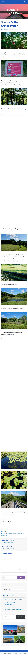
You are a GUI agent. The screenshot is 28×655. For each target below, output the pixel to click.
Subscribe (20, 616)
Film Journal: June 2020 (8, 541)
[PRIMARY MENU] (3, 2)
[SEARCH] (25, 2)
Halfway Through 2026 (10, 607)
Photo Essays (5, 531)
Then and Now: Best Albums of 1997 (13, 599)
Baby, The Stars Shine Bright (8, 547)
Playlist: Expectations (10, 602)
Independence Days (9, 604)
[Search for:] (10, 578)
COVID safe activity (6, 533)
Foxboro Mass (14, 533)
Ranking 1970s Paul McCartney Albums (13, 609)
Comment (21, 569)
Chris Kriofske (13, 29)
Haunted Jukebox (14, 11)
